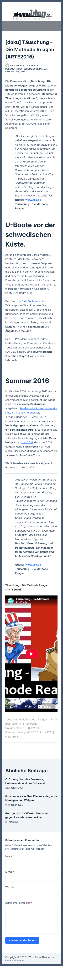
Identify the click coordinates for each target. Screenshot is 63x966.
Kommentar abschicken (22, 940)
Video (23, 71)
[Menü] (56, 25)
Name (9, 856)
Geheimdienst (31, 69)
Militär (43, 69)
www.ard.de (33, 199)
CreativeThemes (14, 960)
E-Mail (9, 871)
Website (10, 887)
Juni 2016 (27, 442)
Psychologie (12, 71)
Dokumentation (13, 69)
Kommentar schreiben (18, 902)
